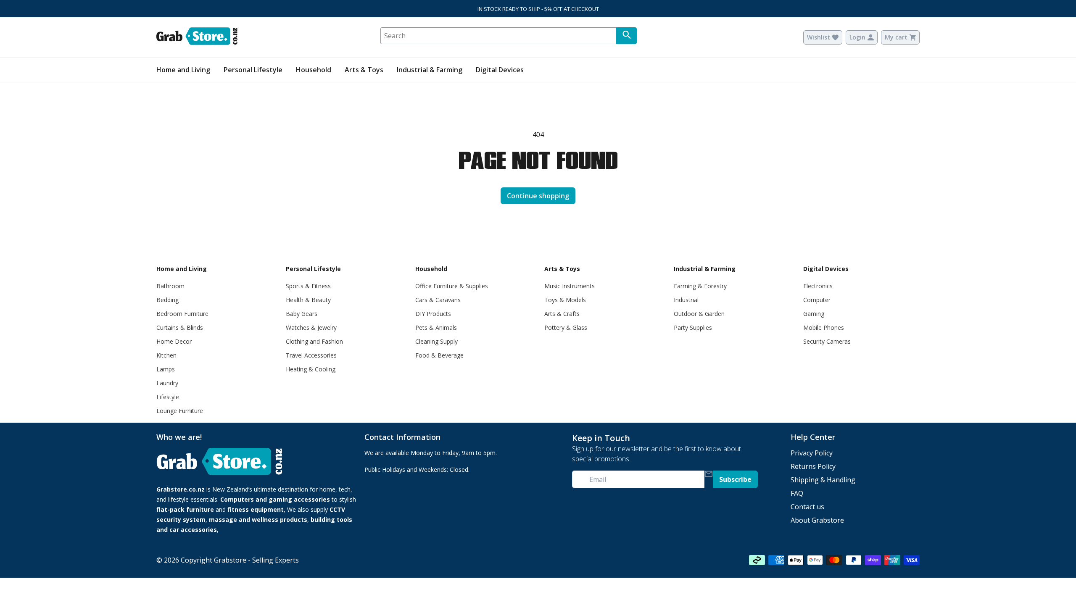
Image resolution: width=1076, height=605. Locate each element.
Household (313, 69)
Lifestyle (167, 397)
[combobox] (498, 35)
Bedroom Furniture (182, 314)
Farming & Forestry (700, 286)
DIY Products (433, 314)
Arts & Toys (364, 69)
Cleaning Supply (436, 341)
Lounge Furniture (179, 411)
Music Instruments (569, 286)
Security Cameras (827, 341)
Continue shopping (538, 195)
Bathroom (170, 286)
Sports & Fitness (308, 286)
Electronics (818, 286)
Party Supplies (693, 327)
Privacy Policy (812, 453)
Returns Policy (813, 466)
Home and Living (183, 69)
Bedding (167, 300)
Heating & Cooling (310, 369)
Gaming (813, 314)
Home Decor (174, 341)
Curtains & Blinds (179, 327)
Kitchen (166, 355)
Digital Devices (500, 69)
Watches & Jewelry (311, 327)
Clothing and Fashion (314, 341)
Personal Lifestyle (253, 69)
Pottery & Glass (565, 327)
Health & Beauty (308, 300)
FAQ (797, 493)
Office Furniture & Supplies (451, 286)
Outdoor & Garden (699, 314)
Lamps (165, 369)
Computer (817, 300)
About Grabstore (817, 520)
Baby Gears (301, 314)
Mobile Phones (823, 327)
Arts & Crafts (562, 314)
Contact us (807, 506)
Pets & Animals (436, 327)
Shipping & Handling (823, 479)
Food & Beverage (439, 355)
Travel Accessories (311, 355)
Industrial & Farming (429, 69)
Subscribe (735, 479)
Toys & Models (565, 300)
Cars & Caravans (438, 300)
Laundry (167, 383)
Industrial (686, 300)
